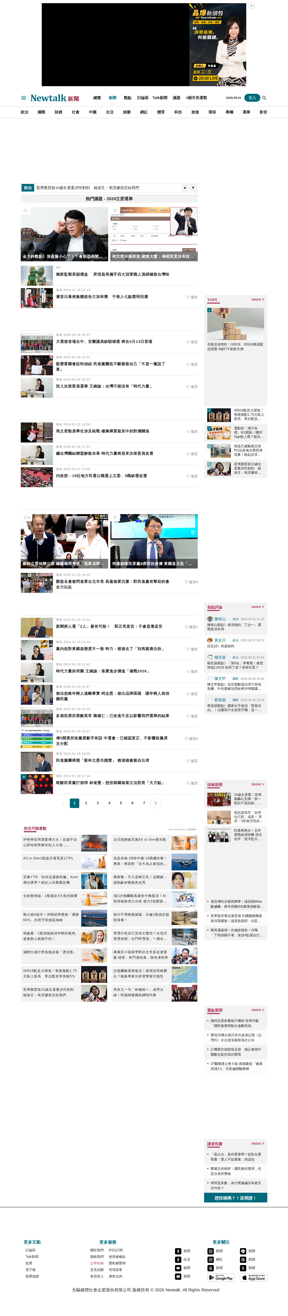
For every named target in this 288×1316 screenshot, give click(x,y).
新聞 (112, 98)
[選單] (24, 98)
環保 (212, 112)
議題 (176, 98)
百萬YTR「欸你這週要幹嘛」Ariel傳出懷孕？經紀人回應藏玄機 (50, 879)
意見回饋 (97, 1270)
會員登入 (97, 1276)
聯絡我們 (97, 1256)
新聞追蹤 (32, 1276)
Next (155, 803)
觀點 (128, 98)
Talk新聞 (159, 98)
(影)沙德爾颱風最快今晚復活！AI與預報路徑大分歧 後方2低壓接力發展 (140, 899)
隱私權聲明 (117, 1263)
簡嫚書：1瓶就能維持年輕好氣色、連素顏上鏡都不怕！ (51, 936)
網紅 (144, 112)
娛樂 (127, 112)
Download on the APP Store (253, 1277)
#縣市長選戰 (196, 98)
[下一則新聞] (193, 188)
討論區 (143, 98)
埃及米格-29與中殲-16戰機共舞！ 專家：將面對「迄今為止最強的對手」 (140, 861)
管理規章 (115, 1270)
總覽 (97, 98)
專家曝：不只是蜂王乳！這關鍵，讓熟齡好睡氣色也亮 (140, 879)
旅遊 (195, 112)
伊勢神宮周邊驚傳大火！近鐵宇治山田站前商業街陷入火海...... (50, 842)
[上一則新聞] (185, 188)
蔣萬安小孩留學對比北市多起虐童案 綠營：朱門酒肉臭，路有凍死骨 (140, 954)
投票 (29, 1263)
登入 (252, 98)
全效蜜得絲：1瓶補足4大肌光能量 (50, 896)
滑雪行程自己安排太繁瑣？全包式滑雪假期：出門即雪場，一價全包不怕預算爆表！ (140, 936)
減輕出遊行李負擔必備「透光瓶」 (50, 952)
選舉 (246, 112)
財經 (58, 112)
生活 (110, 112)
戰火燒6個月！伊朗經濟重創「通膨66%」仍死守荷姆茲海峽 (51, 917)
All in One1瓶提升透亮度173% (48, 858)
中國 (93, 112)
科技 (178, 112)
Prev (63, 803)
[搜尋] (264, 98)
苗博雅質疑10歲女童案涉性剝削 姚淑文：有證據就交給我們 (50, 992)
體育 (161, 112)
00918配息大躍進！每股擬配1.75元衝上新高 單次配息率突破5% (50, 973)
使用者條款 (117, 1256)
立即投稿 (97, 1263)
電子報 (31, 1270)
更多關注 (221, 1242)
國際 (41, 112)
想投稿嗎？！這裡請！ (236, 1198)
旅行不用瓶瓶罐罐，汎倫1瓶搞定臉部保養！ (141, 917)
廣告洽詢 (115, 1276)
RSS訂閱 (116, 1250)
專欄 (229, 112)
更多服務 (108, 1242)
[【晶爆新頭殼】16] (217, 44)
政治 (24, 112)
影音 (263, 112)
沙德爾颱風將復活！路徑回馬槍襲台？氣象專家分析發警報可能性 (140, 973)
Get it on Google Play (221, 1277)
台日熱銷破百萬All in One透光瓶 (139, 839)
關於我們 (97, 1250)
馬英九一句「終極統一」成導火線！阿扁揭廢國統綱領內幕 (138, 992)
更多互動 (32, 1242)
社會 (75, 112)
